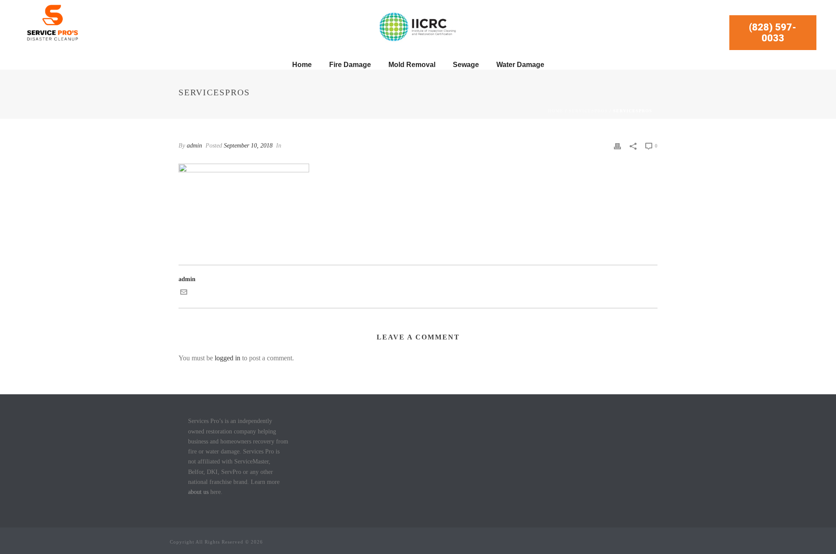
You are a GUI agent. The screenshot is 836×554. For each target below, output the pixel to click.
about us (198, 492)
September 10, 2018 (248, 145)
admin (194, 145)
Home (302, 64)
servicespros (588, 110)
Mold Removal (411, 64)
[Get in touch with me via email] (183, 293)
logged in (227, 358)
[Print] (617, 146)
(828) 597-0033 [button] (772, 33)
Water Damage (520, 64)
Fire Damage (350, 64)
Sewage (466, 64)
